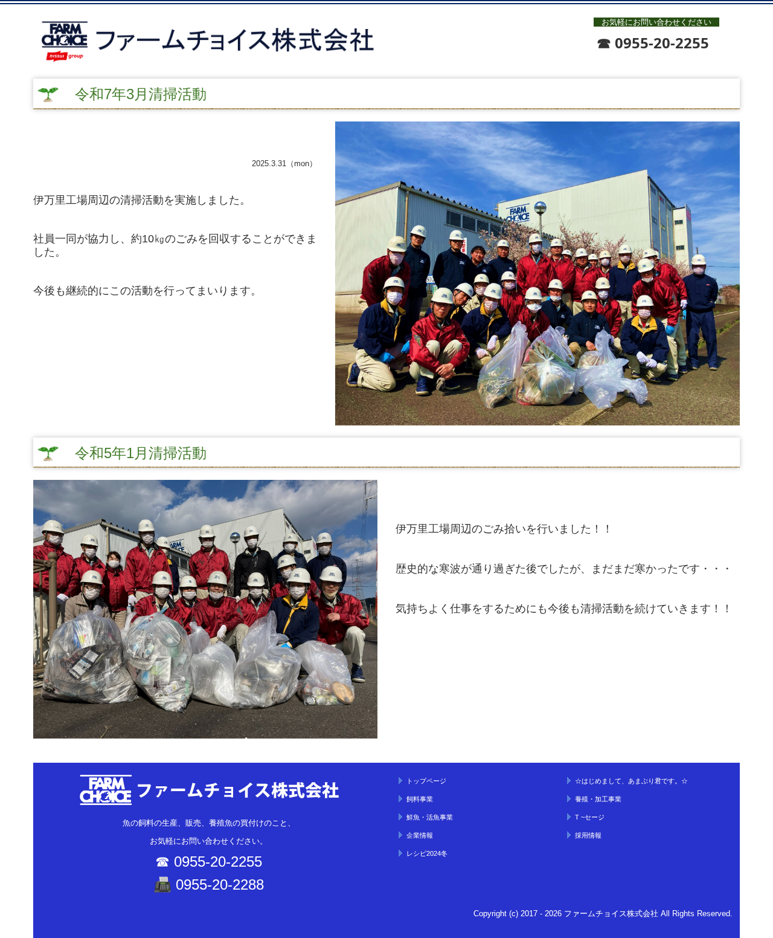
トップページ (426, 780)
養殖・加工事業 (598, 799)
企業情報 (419, 835)
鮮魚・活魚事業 (429, 817)
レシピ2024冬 (426, 853)
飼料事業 (419, 799)
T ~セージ (590, 817)
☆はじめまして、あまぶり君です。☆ (631, 780)
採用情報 (588, 835)
